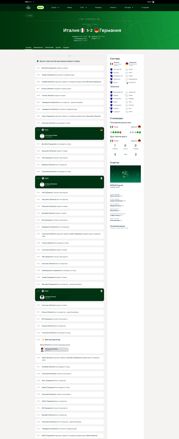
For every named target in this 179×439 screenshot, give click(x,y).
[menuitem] (42, 7)
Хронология (38, 47)
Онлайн (28, 47)
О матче (66, 47)
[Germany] (101, 130)
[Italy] (101, 178)
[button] (55, 7)
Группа (58, 47)
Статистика (49, 47)
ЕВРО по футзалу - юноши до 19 (28, 7)
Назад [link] (30, 15)
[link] (40, 7)
